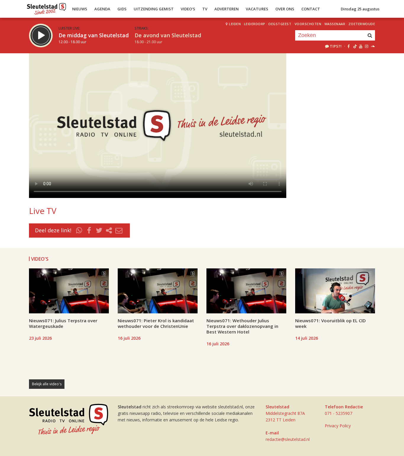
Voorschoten (308, 24)
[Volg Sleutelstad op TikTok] (354, 46)
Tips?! (336, 46)
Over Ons (284, 9)
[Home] (46, 7)
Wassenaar (334, 24)
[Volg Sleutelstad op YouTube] (360, 46)
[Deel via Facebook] (89, 230)
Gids (122, 9)
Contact (310, 9)
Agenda (102, 9)
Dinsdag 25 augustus (360, 9)
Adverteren (226, 9)
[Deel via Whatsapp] (79, 230)
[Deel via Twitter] (99, 230)
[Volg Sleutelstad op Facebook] (348, 46)
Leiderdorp (254, 24)
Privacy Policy (338, 425)
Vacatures (257, 9)
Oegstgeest (279, 24)
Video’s (188, 9)
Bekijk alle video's (47, 383)
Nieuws (79, 9)
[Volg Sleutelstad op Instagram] (366, 46)
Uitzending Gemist (154, 9)
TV (204, 9)
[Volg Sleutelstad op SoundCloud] (372, 46)
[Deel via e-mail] (119, 230)
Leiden (235, 24)
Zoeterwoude (361, 24)
